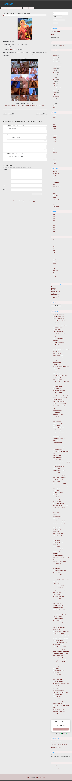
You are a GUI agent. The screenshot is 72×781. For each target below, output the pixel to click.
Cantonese (55, 139)
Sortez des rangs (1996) (57, 457)
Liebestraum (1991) (56, 472)
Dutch (54, 150)
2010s (54, 214)
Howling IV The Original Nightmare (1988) (61, 651)
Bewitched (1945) (56, 551)
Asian (54, 59)
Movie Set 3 (53, 289)
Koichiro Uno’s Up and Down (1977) (60, 566)
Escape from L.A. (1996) (58, 414)
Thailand (54, 252)
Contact (19, 8)
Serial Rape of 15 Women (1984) (59, 561)
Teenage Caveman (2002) (8, 113)
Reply (45, 131)
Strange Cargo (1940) (57, 583)
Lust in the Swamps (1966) (58, 585)
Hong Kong (55, 261)
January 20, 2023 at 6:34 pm (19, 125)
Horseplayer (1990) (56, 419)
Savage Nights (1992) (57, 696)
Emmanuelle (55, 191)
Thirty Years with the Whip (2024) (59, 570)
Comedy (54, 68)
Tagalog (54, 143)
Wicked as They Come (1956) (59, 649)
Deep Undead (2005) (57, 362)
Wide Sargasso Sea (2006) (58, 360)
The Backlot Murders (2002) (58, 427)
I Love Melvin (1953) (57, 674)
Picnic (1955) (55, 514)
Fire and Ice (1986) (56, 629)
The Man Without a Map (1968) (59, 609)
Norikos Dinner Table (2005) (58, 690)
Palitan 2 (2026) (56, 512)
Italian (54, 124)
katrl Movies (55, 765)
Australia (54, 259)
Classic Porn (55, 66)
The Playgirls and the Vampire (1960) (60, 395)
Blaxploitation (55, 195)
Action (54, 53)
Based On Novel (56, 180)
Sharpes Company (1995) (58, 384)
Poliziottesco (55, 175)
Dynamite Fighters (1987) (58, 331)
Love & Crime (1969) (57, 455)
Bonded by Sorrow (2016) (58, 640)
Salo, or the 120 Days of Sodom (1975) (61, 349)
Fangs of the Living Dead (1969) (59, 477)
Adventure (55, 55)
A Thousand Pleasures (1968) (59, 405)
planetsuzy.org (56, 768)
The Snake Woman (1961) (58, 479)
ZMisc (54, 107)
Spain (54, 246)
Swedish (54, 128)
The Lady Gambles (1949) (58, 542)
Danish (54, 132)
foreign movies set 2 (55, 293)
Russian (54, 159)
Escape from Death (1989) (58, 657)
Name (4, 181)
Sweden (54, 254)
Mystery (54, 85)
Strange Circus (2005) (57, 410)
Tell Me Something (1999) (58, 355)
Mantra (37, 777)
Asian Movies (54, 297)
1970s (54, 223)
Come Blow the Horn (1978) (58, 633)
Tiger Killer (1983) (56, 688)
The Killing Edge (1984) (57, 694)
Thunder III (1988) (56, 540)
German (54, 126)
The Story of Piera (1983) (58, 618)
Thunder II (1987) (56, 546)
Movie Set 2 (53, 288)
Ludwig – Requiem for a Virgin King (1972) (61, 461)
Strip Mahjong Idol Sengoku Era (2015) (60, 638)
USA (17, 108)
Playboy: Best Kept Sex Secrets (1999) (61, 631)
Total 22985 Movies (55, 31)
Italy (53, 241)
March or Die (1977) (57, 603)
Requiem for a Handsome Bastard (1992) (61, 366)
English (10, 108)
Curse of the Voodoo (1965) (58, 316)
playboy (14, 108)
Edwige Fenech (56, 199)
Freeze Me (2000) (56, 481)
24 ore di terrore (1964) (57, 499)
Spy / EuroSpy (56, 173)
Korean (54, 163)
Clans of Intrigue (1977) (57, 388)
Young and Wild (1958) (57, 379)
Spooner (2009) (56, 490)
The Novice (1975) (56, 601)
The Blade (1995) (56, 468)
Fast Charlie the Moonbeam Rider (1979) (61, 381)
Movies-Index (11, 8)
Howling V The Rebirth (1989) (59, 590)
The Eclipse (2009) (56, 368)
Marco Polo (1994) (56, 510)
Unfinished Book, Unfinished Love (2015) (61, 579)
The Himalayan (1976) (57, 386)
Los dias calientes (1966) (58, 607)
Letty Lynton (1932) (57, 353)
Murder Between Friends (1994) (59, 627)
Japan (54, 250)
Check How (15, 201)
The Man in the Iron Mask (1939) (59, 447)
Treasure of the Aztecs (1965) (59, 318)
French (54, 119)
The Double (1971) (56, 464)
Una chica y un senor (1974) (58, 622)
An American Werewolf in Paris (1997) (60, 653)
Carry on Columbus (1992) (58, 357)
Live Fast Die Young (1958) (58, 314)
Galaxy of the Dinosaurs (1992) (59, 663)
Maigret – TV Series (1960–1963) (59, 408)
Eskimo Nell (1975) (56, 668)
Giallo (54, 177)
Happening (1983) (56, 373)
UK (53, 248)
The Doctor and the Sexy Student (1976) (61, 683)
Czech (54, 154)
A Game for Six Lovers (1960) (59, 520)
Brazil (54, 257)
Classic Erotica (56, 63)
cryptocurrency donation (56, 747)
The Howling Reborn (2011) (58, 466)
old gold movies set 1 (55, 294)
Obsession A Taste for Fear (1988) (60, 397)
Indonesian (55, 135)
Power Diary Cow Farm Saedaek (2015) (61, 635)
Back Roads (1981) (56, 677)
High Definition (56, 182)
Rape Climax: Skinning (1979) (59, 507)
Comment (5, 170)
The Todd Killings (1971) (58, 681)
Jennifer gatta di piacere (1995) (59, 711)
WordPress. (42, 777)
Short (54, 98)
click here (62, 45)
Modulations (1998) (56, 698)
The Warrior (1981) (56, 538)
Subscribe (60, 729)
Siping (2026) (55, 581)
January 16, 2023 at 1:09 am (18, 144)
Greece (54, 265)
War (53, 103)
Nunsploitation (55, 202)
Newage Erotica (14, 15)
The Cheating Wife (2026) (58, 644)
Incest (54, 83)
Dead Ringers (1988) (57, 421)
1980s (54, 220)
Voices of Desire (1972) (57, 679)
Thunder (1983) (56, 544)
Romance (55, 92)
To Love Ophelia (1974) (57, 563)
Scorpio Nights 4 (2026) (57, 713)
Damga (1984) (55, 611)
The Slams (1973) (56, 412)
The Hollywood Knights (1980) (59, 390)
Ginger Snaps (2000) (57, 592)
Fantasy (54, 77)
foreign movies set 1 (55, 291)
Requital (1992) (56, 496)
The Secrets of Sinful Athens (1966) (60, 587)
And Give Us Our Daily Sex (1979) (60, 642)
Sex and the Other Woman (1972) (59, 670)
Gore (54, 184)
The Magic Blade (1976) (57, 329)
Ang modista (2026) (57, 377)
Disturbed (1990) (56, 416)
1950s (54, 227)
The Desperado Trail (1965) (58, 449)
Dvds (54, 188)
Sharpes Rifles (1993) (57, 516)
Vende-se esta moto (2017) (58, 709)
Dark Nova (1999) (56, 488)
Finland (54, 276)
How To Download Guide (56, 741)
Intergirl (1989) (55, 351)
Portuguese (55, 152)
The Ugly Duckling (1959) (58, 336)
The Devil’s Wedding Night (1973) (59, 535)
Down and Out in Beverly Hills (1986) (60, 692)
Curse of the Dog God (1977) (58, 399)
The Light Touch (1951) (57, 423)
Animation (55, 57)
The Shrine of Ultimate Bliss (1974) (60, 325)
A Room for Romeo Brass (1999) (59, 483)
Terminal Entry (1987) (41, 113)
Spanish (54, 117)
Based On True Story (57, 186)
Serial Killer (55, 193)
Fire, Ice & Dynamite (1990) (58, 625)
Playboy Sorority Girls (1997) (58, 503)
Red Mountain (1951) (57, 598)
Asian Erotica (55, 61)
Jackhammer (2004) (57, 553)
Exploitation (55, 171)
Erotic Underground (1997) (58, 577)
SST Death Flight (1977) (58, 555)
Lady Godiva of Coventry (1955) (59, 614)
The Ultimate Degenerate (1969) (59, 403)
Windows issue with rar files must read (59, 744)
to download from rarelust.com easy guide (27, 201)
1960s (54, 225)
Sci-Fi (54, 94)
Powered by (57, 733)
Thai (53, 148)
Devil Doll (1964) (56, 344)
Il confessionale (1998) (57, 442)
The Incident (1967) (57, 672)
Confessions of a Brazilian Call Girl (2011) (61, 486)
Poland (54, 278)
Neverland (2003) (56, 436)
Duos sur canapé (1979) (57, 425)
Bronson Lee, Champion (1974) (59, 333)
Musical (54, 197)
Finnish (54, 137)
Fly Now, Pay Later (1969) (58, 655)
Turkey (54, 274)
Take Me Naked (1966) (57, 392)
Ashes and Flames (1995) (58, 533)
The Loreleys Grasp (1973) (58, 338)
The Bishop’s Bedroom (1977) (59, 475)
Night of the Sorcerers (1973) (58, 342)
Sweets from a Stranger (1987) (59, 401)
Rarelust (8, 4)
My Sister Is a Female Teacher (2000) (60, 505)
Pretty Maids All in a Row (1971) (59, 470)
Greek (54, 130)
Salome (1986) (56, 531)
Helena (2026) (55, 444)
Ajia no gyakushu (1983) (58, 574)
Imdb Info (12, 49)
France (54, 244)
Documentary (55, 72)
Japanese (55, 122)
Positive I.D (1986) (56, 518)
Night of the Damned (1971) (58, 605)
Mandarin (54, 141)
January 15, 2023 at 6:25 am (18, 153)
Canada (54, 263)
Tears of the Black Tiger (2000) (59, 703)
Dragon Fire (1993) (56, 364)
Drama (54, 74)
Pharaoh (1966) (56, 346)
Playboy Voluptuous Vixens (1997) (60, 375)
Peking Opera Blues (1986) (58, 596)
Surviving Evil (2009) (57, 501)
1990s (7, 108)
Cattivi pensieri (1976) (57, 616)
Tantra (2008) (55, 440)
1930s (54, 231)
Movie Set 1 (53, 286)
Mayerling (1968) (56, 322)
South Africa (55, 270)
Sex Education (56, 96)
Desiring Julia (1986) (57, 620)
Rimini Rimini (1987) (57, 666)
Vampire (54, 204)
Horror (54, 81)
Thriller (54, 101)
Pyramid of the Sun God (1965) (59, 320)
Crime (54, 70)
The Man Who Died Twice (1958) (59, 646)
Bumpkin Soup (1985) (57, 594)
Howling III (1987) (56, 527)
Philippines (55, 268)
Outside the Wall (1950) (57, 716)
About (31, 8)
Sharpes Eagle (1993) (57, 459)
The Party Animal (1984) (58, 492)
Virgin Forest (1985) (57, 429)
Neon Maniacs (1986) (57, 529)
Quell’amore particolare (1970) (59, 701)
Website (4, 189)
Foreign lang (55, 79)
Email (4, 185)
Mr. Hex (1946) (56, 685)
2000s (54, 216)
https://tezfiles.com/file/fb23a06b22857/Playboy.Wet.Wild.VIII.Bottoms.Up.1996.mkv (24, 105)
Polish (54, 156)
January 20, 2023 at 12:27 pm (14, 134)
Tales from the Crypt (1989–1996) (58, 296)
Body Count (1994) (56, 572)
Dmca (25, 8)
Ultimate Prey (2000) (57, 494)
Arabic (54, 146)
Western (54, 105)
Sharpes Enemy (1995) (57, 327)
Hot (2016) (55, 370)
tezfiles (52, 34)
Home (4, 8)
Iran (53, 272)
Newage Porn (55, 90)
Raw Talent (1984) (56, 568)
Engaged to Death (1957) (58, 548)
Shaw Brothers (56, 206)
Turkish (54, 161)
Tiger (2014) (55, 340)
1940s (54, 229)
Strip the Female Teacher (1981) (59, 438)
